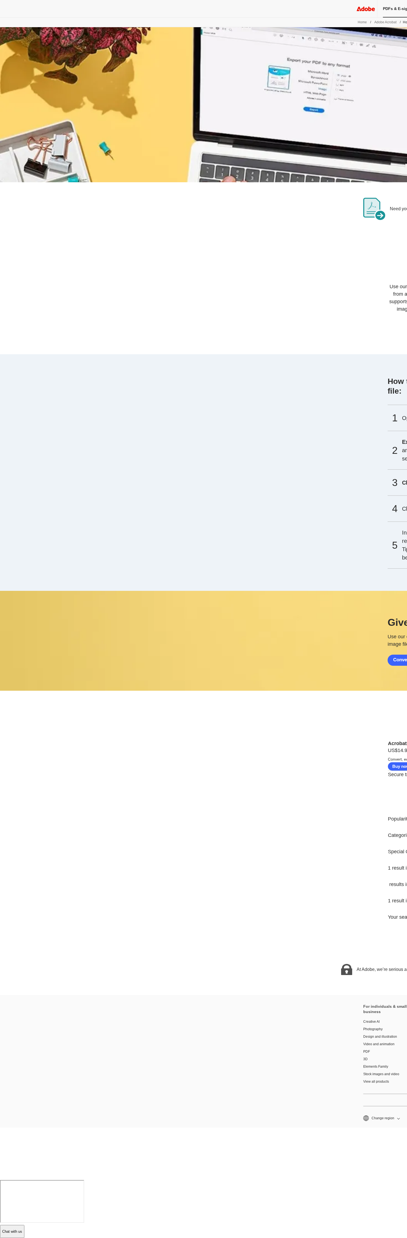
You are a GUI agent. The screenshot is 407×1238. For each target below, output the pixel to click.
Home (362, 22)
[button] (381, 1118)
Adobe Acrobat (385, 22)
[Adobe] (365, 8)
